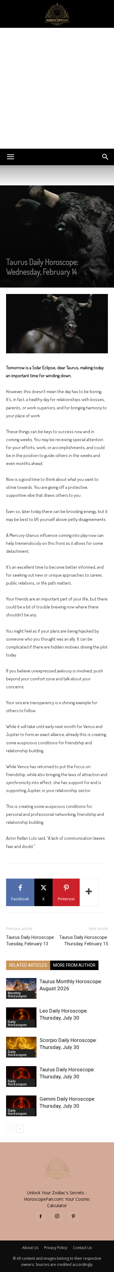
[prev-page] (10, 1129)
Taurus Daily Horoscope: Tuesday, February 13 (30, 941)
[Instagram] (57, 1216)
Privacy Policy (55, 1247)
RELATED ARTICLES (28, 965)
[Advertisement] (57, 88)
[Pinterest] (73, 1217)
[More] (89, 892)
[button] (10, 157)
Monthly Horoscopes (17, 994)
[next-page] (19, 1129)
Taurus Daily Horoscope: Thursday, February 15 (83, 941)
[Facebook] (41, 1217)
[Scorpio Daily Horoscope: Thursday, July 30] (21, 1047)
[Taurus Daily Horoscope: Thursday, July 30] (21, 1076)
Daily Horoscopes (17, 1023)
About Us (30, 1247)
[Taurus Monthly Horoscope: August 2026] (21, 988)
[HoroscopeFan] (57, 14)
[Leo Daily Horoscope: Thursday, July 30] (21, 1017)
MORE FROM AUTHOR (74, 965)
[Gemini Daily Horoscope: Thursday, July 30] (21, 1106)
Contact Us (82, 1247)
